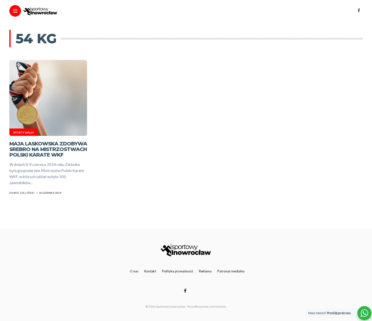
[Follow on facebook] (359, 10)
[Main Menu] (15, 11)
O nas (134, 271)
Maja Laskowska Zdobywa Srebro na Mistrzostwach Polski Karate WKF (48, 149)
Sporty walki (23, 132)
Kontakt (150, 271)
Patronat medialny (231, 271)
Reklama (205, 271)
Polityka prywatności (177, 271)
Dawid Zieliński (22, 192)
